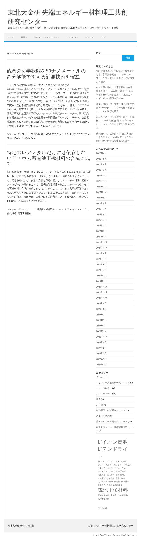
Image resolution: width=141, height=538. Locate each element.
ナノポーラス (120, 468)
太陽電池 (101, 478)
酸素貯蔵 (125, 481)
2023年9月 (101, 303)
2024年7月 (101, 259)
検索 (98, 52)
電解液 (113, 495)
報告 (98, 399)
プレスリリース (25, 134)
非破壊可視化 (29, 138)
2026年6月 (101, 153)
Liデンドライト (113, 452)
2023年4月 (101, 314)
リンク (103, 37)
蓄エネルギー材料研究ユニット (111, 421)
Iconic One (98, 535)
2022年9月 (101, 342)
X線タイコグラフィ (79, 134)
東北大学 (102, 508)
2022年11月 (102, 336)
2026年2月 (101, 175)
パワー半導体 (120, 471)
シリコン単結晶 (124, 465)
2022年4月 (101, 364)
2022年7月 (101, 353)
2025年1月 (101, 236)
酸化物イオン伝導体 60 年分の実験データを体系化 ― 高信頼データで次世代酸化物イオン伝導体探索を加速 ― (114, 137)
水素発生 (110, 478)
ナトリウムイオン (105, 468)
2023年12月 (102, 286)
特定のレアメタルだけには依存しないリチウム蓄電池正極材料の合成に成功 (48, 158)
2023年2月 (101, 325)
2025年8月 (101, 203)
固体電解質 (120, 475)
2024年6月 (101, 264)
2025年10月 (102, 192)
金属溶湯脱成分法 (114, 485)
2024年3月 (101, 275)
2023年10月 (102, 297)
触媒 (123, 478)
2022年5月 (101, 359)
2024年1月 (101, 281)
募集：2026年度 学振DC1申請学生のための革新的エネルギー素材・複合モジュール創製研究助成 (115, 108)
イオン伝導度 (121, 461)
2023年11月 (102, 292)
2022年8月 (101, 348)
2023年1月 (101, 331)
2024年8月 (101, 253)
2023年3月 (101, 320)
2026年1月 (101, 181)
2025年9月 (101, 197)
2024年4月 (101, 270)
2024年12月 (102, 242)
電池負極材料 (103, 495)
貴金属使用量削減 (105, 481)
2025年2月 (101, 231)
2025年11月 (102, 186)
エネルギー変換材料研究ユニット (113, 382)
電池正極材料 (14, 138)
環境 (118, 478)
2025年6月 (101, 214)
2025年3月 (101, 225)
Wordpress (131, 535)
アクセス (89, 37)
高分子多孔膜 (103, 499)
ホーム (11, 37)
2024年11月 (102, 247)
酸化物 (117, 481)
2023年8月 (101, 309)
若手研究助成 (103, 416)
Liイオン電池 (112, 442)
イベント (100, 377)
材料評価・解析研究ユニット (48, 134)
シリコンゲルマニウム (107, 465)
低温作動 (101, 475)
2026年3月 (101, 170)
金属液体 (101, 485)
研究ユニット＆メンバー (45, 37)
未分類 (99, 404)
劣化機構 (11, 213)
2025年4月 (101, 220)
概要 (23, 37)
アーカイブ (71, 37)
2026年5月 (101, 159)
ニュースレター (104, 388)
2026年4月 (101, 164)
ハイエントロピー (79, 209)
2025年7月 (101, 209)
